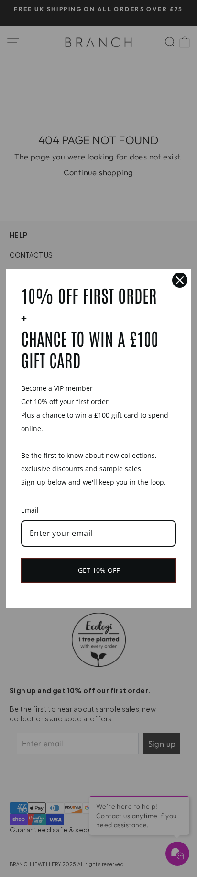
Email (30, 509)
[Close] (179, 280)
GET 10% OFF (99, 570)
